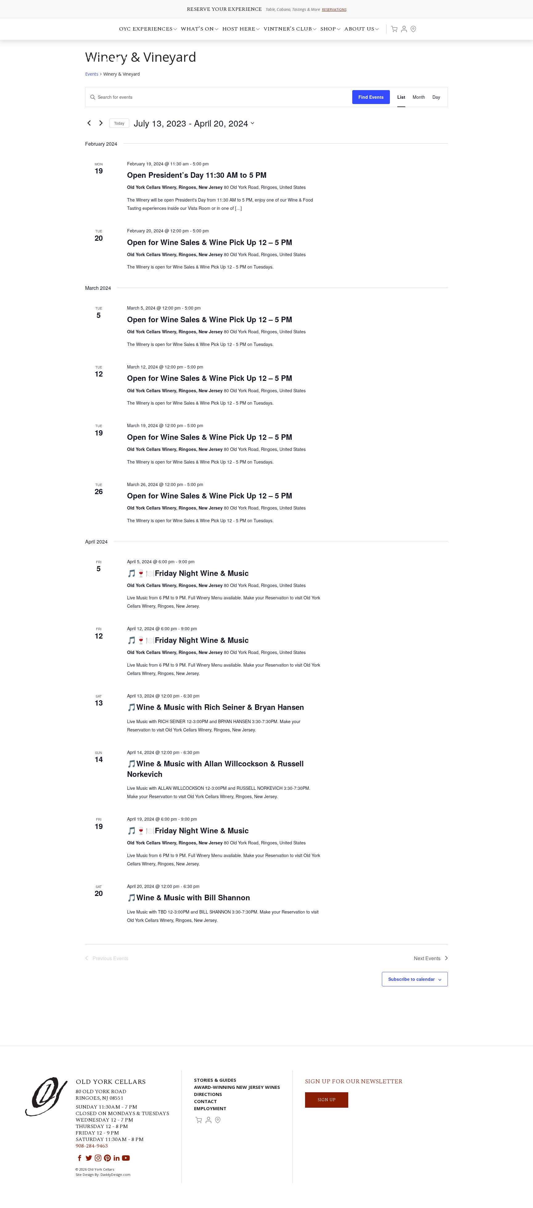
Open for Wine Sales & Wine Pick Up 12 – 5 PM (209, 242)
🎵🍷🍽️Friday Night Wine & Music (188, 573)
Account (404, 29)
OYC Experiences (143, 30)
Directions (208, 1094)
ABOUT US (357, 30)
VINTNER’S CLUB (286, 30)
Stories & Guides (215, 1080)
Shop (326, 30)
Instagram (98, 1158)
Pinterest (107, 1158)
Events (91, 74)
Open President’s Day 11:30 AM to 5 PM (196, 174)
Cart (394, 29)
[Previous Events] (89, 123)
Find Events (371, 97)
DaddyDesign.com (115, 1174)
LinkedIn (117, 1158)
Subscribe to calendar (411, 979)
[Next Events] (101, 123)
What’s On (195, 30)
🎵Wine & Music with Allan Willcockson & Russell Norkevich (215, 768)
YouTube (126, 1158)
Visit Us (413, 29)
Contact (205, 1101)
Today (119, 123)
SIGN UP (327, 1100)
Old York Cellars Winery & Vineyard (89, 63)
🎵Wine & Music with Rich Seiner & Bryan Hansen (215, 707)
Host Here (236, 30)
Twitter (89, 1158)
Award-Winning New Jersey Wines (237, 1087)
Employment (210, 1108)
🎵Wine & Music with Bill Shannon (188, 897)
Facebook (80, 1158)
